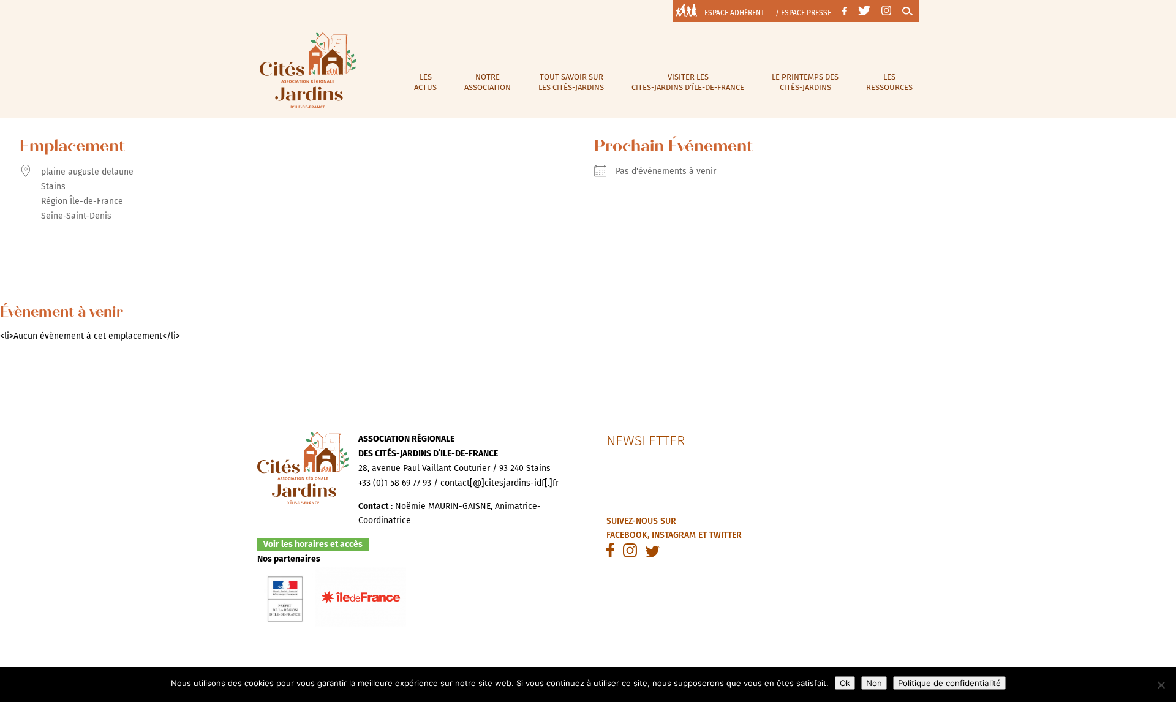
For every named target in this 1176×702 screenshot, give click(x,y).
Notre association (487, 82)
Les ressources (889, 82)
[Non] (1161, 685)
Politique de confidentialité (949, 683)
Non (874, 683)
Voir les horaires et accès (313, 544)
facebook (626, 535)
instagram (674, 535)
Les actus (425, 82)
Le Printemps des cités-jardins (805, 82)
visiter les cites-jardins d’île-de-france (687, 82)
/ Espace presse (803, 13)
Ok (845, 683)
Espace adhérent (734, 13)
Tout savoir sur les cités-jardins (571, 82)
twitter (725, 535)
